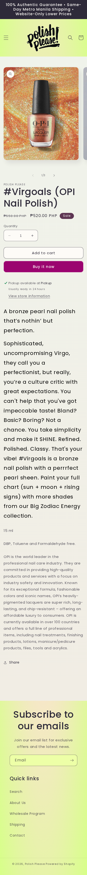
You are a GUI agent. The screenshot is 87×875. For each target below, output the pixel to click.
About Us (18, 802)
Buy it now (43, 266)
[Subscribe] (71, 760)
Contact (17, 835)
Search (16, 791)
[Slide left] (33, 175)
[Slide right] (54, 175)
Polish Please (35, 864)
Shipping (17, 824)
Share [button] (14, 662)
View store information (29, 296)
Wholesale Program (27, 813)
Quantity (10, 226)
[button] (6, 37)
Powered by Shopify (60, 864)
